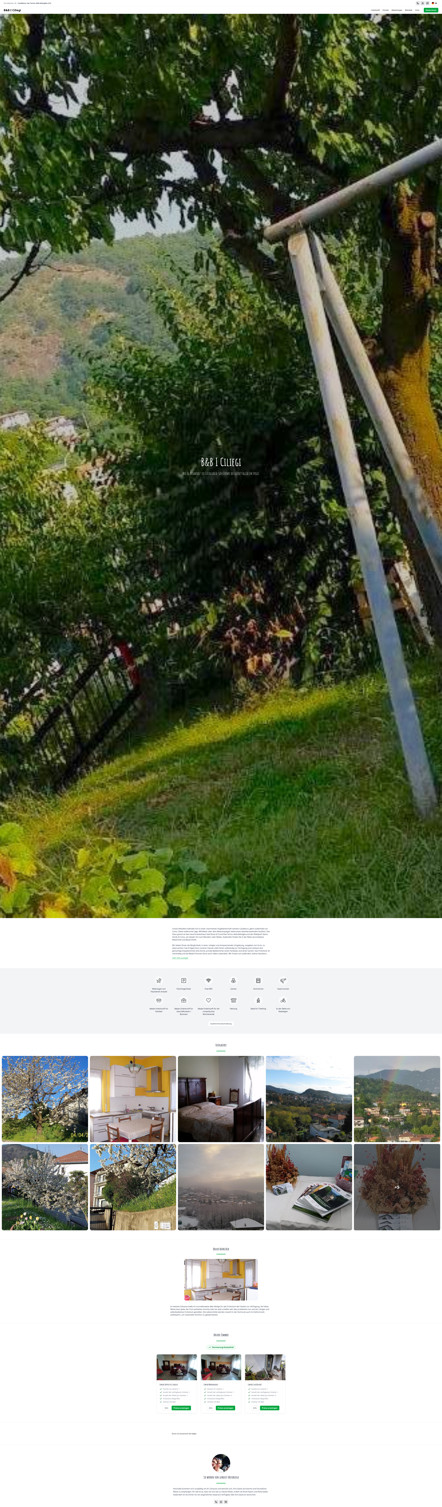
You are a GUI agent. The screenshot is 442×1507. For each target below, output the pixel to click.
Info (166, 1408)
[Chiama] (418, 3)
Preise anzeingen (181, 1408)
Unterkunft (375, 10)
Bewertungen (397, 10)
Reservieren (431, 10)
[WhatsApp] (423, 3)
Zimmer (385, 10)
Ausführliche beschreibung (221, 1024)
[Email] (427, 3)
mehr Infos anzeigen (180, 958)
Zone (417, 10)
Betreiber (408, 10)
